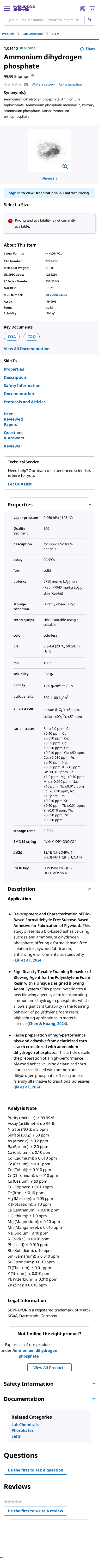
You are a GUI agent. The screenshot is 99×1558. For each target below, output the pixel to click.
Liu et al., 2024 (28, 960)
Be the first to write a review (37, 1512)
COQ (31, 336)
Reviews (12, 446)
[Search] (89, 20)
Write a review (43, 84)
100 (46, 528)
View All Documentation (26, 348)
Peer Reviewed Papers (13, 419)
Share (90, 48)
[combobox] (49, 20)
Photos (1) (49, 178)
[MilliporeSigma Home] (24, 8)
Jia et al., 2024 (27, 1087)
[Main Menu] (7, 8)
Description (15, 377)
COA (12, 336)
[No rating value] (14, 84)
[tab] (12, 33)
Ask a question (70, 84)
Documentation (19, 393)
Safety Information (22, 385)
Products (8, 34)
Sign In (14, 193)
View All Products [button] (49, 1367)
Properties (14, 369)
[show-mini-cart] (92, 8)
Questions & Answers (14, 435)
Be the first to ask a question (35, 1470)
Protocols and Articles (25, 401)
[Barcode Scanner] (82, 8)
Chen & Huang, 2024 (47, 1023)
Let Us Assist (20, 484)
